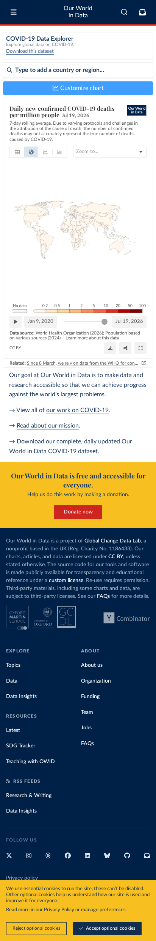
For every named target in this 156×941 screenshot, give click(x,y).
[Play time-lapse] (15, 322)
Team (87, 712)
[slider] (104, 321)
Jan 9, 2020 (40, 321)
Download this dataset (30, 51)
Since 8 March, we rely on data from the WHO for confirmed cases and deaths (83, 363)
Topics (13, 665)
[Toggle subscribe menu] (142, 12)
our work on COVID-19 (77, 410)
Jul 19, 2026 (129, 321)
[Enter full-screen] (140, 348)
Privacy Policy (59, 909)
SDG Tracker (20, 746)
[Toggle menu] (13, 12)
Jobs (86, 727)
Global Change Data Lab (112, 541)
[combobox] (124, 12)
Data (11, 681)
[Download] (110, 348)
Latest (13, 730)
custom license (66, 580)
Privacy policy (22, 878)
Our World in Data (78, 11)
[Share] (125, 348)
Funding (90, 696)
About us (92, 665)
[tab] (17, 152)
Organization (96, 681)
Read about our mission (48, 426)
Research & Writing (28, 795)
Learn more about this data (92, 338)
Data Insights (21, 696)
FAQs (103, 596)
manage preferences (103, 909)
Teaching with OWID (30, 761)
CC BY (15, 348)
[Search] (124, 12)
